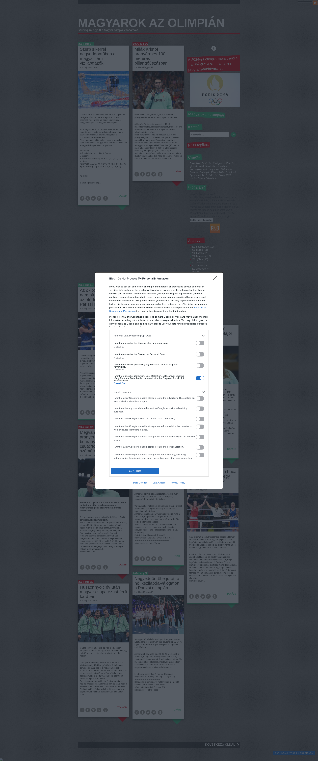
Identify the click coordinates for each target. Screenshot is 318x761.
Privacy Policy (178, 482)
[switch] (200, 343)
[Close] (216, 279)
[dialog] (159, 380)
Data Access (159, 482)
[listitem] (159, 335)
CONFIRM (135, 471)
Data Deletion (140, 482)
